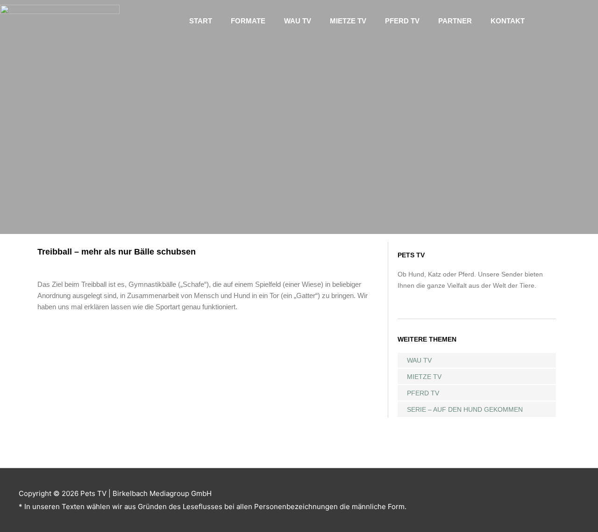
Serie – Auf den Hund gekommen (465, 409)
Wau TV (297, 21)
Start (200, 21)
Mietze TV (348, 21)
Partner (455, 21)
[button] (564, 21)
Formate (248, 21)
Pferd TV (402, 21)
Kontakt (508, 21)
